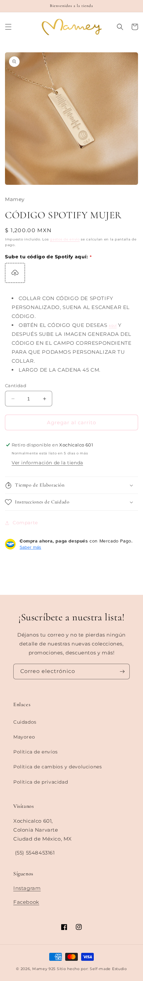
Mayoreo (24, 737)
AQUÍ (112, 326)
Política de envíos (35, 752)
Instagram (27, 888)
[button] (8, 27)
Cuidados (25, 722)
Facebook (26, 902)
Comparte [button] (25, 523)
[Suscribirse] (122, 671)
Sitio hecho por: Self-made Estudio (92, 968)
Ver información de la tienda (47, 463)
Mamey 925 (44, 968)
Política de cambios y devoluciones (57, 767)
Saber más (30, 547)
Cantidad (15, 385)
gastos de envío (65, 239)
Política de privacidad (40, 782)
